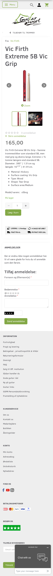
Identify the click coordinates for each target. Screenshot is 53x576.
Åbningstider (9, 432)
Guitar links (8, 386)
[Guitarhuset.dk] (27, 19)
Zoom (27, 105)
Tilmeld (9, 565)
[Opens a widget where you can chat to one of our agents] (33, 559)
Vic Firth (14, 40)
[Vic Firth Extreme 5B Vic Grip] (26, 85)
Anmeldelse (10, 295)
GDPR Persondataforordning (16, 391)
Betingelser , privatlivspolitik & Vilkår (20, 350)
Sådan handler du (11, 373)
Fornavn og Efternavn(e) (17, 277)
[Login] (39, 4)
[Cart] (47, 4)
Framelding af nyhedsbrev (15, 395)
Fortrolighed (9, 342)
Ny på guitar (9, 382)
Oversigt (7, 360)
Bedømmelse (11, 289)
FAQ (5, 364)
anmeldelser (28, 132)
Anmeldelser (12, 247)
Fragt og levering (11, 346)
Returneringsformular (13, 355)
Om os (6, 414)
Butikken (7, 428)
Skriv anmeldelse (17, 135)
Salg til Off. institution (13, 369)
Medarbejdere (9, 423)
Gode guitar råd (10, 377)
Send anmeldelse (16, 321)
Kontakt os (8, 419)
